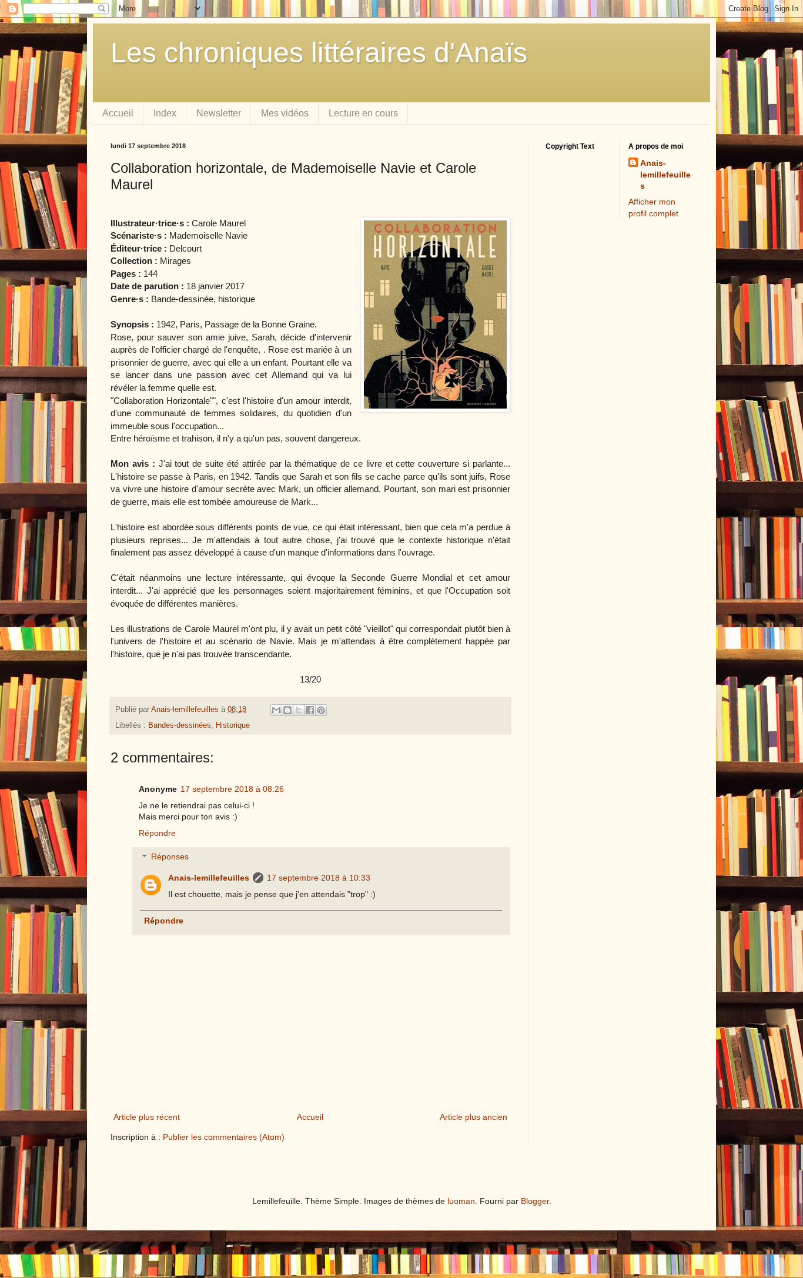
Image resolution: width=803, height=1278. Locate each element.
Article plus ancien (473, 1117)
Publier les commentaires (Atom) (224, 1137)
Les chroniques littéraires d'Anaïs (319, 52)
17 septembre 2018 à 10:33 (318, 877)
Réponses (170, 857)
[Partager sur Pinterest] (321, 710)
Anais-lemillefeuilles (208, 877)
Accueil (117, 113)
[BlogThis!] (287, 710)
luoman (461, 1201)
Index (164, 113)
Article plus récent (146, 1117)
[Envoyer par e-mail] (276, 710)
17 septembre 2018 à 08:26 (232, 789)
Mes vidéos (285, 113)
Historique (233, 725)
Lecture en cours (363, 113)
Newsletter (218, 113)
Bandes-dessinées (179, 725)
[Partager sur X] (299, 710)
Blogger (535, 1201)
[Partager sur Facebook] (310, 710)
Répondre (157, 833)
